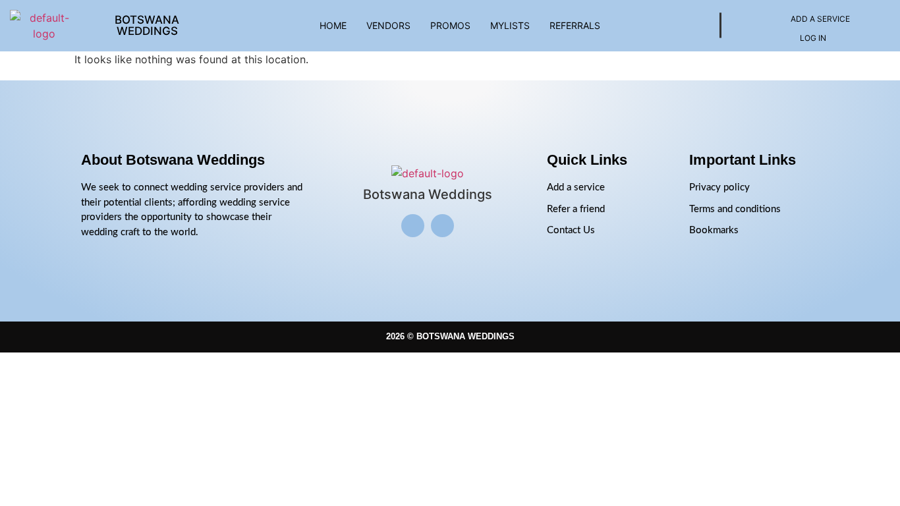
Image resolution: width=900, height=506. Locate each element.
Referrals (574, 25)
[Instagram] (412, 225)
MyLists (510, 25)
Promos (450, 25)
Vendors (388, 25)
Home (333, 25)
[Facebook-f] (442, 225)
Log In (813, 38)
